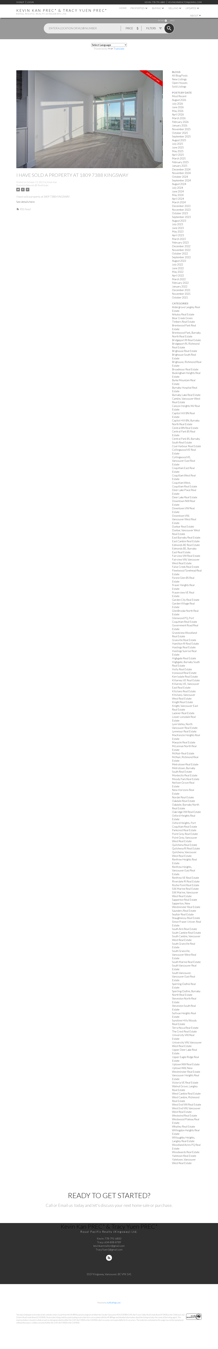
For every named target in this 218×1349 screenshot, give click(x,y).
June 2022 (178, 268)
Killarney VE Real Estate (186, 680)
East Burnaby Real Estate (186, 537)
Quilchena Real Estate (184, 844)
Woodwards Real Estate (185, 1152)
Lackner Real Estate (183, 713)
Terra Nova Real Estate (185, 1027)
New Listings (179, 79)
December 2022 (181, 246)
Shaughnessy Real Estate (186, 918)
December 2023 (181, 206)
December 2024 (181, 169)
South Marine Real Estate (186, 962)
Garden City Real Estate (185, 599)
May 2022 (177, 271)
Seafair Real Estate (183, 914)
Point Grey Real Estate (185, 833)
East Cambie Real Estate (186, 541)
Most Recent (179, 96)
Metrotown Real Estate (185, 764)
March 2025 (179, 158)
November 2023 (181, 209)
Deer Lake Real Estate (184, 497)
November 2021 (181, 293)
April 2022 (178, 275)
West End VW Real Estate (186, 1104)
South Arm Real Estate (184, 929)
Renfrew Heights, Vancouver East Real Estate (183, 870)
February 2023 (180, 242)
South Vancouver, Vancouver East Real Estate (183, 976)
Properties (137, 8)
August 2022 (179, 260)
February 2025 (180, 162)
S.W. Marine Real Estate (185, 888)
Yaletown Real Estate (184, 1155)
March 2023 (179, 239)
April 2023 (178, 235)
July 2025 (177, 143)
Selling (173, 8)
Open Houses (179, 82)
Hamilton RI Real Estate (185, 643)
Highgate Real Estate (184, 658)
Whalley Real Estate (183, 1126)
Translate (118, 48)
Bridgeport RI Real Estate (186, 340)
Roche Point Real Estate (185, 885)
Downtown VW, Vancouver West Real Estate (184, 519)
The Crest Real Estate (184, 1031)
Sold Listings (179, 86)
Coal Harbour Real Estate (186, 446)
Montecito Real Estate (184, 775)
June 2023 (178, 228)
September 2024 (181, 180)
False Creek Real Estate (185, 566)
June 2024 (178, 191)
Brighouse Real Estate (184, 351)
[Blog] (109, 1258)
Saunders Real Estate (184, 910)
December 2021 (181, 290)
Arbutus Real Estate (183, 314)
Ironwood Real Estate (184, 672)
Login (30, 2)
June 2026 (178, 107)
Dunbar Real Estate (183, 526)
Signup (20, 2)
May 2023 (177, 231)
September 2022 (181, 257)
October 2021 (180, 297)
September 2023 (181, 217)
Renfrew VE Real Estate (185, 877)
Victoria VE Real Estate (185, 1082)
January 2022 (179, 286)
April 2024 (178, 198)
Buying (156, 8)
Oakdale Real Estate (183, 800)
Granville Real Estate (184, 640)
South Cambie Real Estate (186, 932)
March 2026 (179, 118)
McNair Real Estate (183, 753)
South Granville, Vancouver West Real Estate (184, 954)
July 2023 (177, 224)
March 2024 (179, 202)
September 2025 (181, 136)
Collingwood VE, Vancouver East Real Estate (183, 461)
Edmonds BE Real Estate (37, 185)
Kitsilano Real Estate (184, 691)
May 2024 (177, 195)
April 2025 (178, 154)
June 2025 (178, 147)
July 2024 (177, 187)
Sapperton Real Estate (184, 899)
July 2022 (177, 264)
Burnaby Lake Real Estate (186, 394)
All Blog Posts (180, 75)
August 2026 (179, 99)
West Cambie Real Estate (186, 1093)
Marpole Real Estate (183, 742)
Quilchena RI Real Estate (186, 848)
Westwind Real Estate (184, 1115)
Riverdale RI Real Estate (186, 881)
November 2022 (181, 249)
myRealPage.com (114, 1302)
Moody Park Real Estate (185, 779)
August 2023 (179, 220)
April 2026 (178, 114)
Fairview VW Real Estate (186, 555)
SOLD (172, 20)
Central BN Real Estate (185, 427)
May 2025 (177, 151)
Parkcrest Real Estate (184, 830)
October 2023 (180, 213)
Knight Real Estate (182, 702)
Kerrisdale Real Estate (185, 676)
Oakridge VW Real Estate (186, 811)
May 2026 (177, 110)
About (194, 15)
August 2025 (179, 140)
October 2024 (180, 176)
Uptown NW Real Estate (186, 1064)
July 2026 (177, 103)
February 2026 (180, 121)
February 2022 (180, 282)
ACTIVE (161, 20)
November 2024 (181, 173)
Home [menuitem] (123, 8)
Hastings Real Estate (184, 647)
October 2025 (180, 132)
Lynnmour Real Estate (184, 731)
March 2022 (179, 279)
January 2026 (179, 125)
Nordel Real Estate (183, 797)
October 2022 (180, 253)
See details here (25, 201)
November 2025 (181, 129)
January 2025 (179, 165)
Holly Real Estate (182, 669)
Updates (191, 8)
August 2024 (179, 184)
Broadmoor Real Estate (185, 369)
